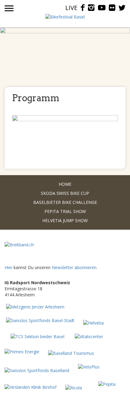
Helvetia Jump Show (65, 220)
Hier (8, 267)
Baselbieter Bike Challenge (65, 202)
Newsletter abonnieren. (74, 267)
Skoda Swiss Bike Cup (65, 193)
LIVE (71, 8)
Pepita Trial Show (65, 211)
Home (65, 184)
